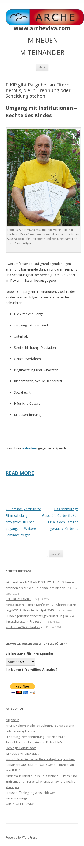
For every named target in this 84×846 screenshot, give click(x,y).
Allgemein (12, 720)
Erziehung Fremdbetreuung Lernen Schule (35, 737)
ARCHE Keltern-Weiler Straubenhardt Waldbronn (40, 725)
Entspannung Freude (20, 731)
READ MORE (20, 473)
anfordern (29, 448)
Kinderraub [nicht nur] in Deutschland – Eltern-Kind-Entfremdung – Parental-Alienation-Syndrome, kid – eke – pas (42, 781)
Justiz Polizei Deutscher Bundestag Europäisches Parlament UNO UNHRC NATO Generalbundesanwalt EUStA (40, 764)
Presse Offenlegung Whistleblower (30, 793)
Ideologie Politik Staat (21, 748)
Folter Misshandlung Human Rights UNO (34, 742)
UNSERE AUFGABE (18, 599)
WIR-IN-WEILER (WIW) (20, 804)
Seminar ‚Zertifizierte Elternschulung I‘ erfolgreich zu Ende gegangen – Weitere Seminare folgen (23, 522)
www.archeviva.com (42, 28)
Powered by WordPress (21, 837)
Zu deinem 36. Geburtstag (24, 627)
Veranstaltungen (17, 798)
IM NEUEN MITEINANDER (22, 753)
